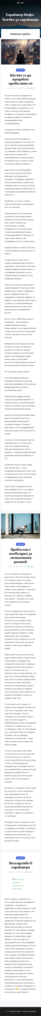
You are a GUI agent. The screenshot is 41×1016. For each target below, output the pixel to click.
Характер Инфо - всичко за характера (23, 1011)
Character (30, 88)
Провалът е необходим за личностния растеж (20, 555)
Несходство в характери (20, 865)
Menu (22, 3)
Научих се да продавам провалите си (20, 79)
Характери (20, 70)
